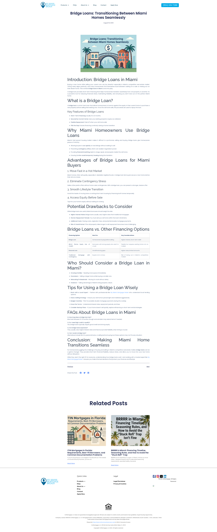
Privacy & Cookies (120, 484)
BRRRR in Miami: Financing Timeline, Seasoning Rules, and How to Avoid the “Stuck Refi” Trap (130, 452)
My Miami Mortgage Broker (120, 292)
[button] (81, 373)
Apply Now (114, 5)
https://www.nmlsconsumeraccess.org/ (104, 522)
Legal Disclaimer (119, 481)
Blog (94, 5)
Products (64, 5)
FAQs (75, 5)
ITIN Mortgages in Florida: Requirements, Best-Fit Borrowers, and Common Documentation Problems (86, 452)
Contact (103, 5)
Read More (71, 463)
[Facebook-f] (154, 476)
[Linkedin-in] (165, 476)
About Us (84, 5)
